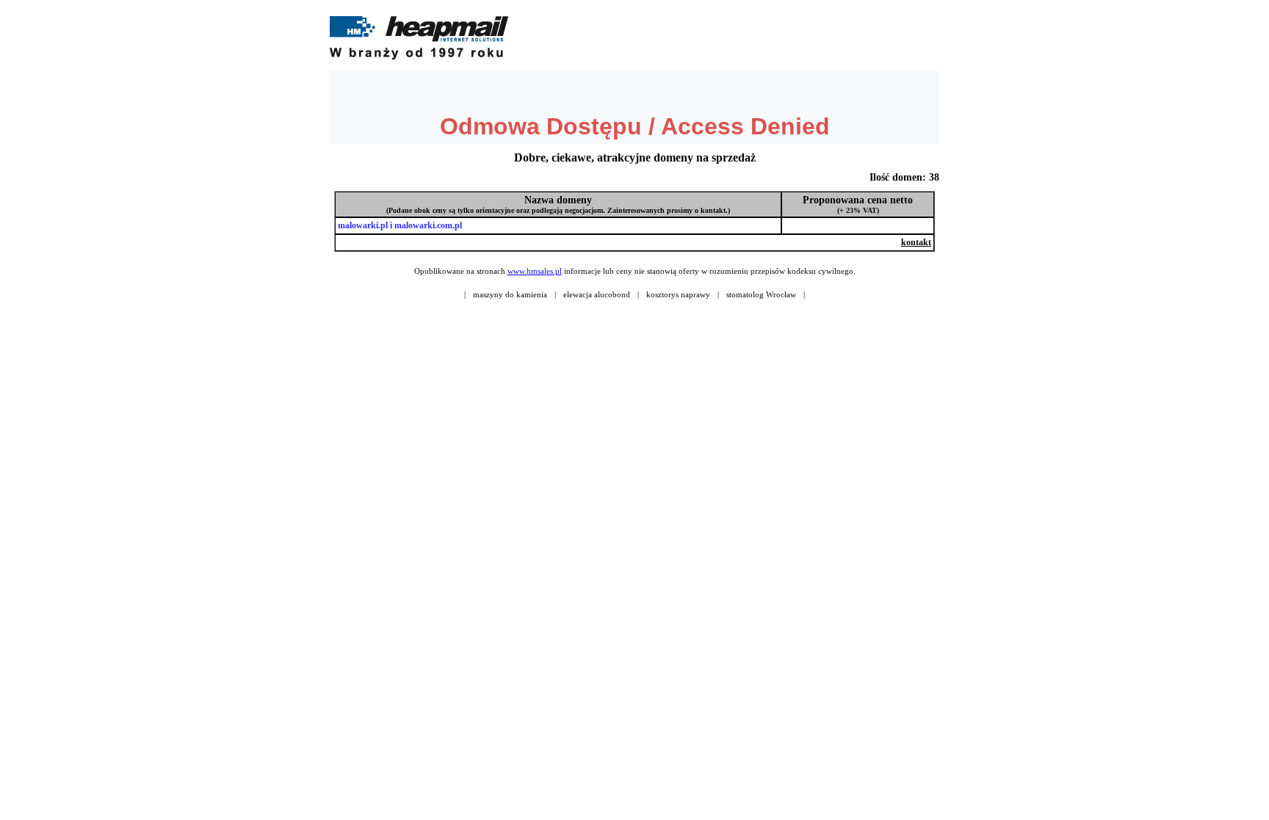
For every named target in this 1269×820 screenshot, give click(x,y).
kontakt (916, 242)
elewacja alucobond (596, 294)
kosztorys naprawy (678, 294)
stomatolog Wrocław (761, 294)
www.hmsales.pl (534, 270)
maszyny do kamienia (510, 294)
